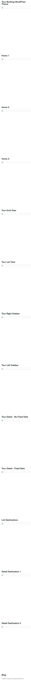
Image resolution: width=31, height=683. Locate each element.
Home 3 (5, 158)
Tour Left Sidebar (10, 365)
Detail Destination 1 (11, 571)
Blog (4, 674)
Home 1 (5, 55)
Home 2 (5, 107)
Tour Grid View (9, 210)
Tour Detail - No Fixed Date (15, 416)
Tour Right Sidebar (11, 313)
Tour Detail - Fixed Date (13, 468)
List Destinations (10, 520)
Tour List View (8, 262)
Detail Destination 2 (11, 623)
